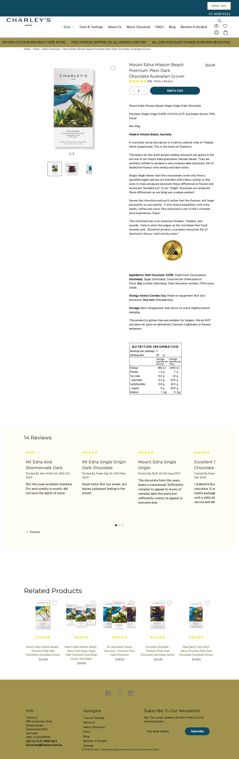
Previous (34, 532)
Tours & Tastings (91, 27)
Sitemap (88, 745)
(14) (150, 81)
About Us (114, 27)
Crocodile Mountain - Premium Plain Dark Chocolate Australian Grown (158, 651)
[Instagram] (130, 693)
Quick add (43, 621)
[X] (119, 693)
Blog (172, 27)
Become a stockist (194, 27)
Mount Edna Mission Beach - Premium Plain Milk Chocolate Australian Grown (43, 651)
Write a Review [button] (163, 81)
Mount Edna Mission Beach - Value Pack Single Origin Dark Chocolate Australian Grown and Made (81, 653)
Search (219, 20)
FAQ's (160, 27)
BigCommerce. (120, 749)
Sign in (216, 32)
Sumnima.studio (150, 749)
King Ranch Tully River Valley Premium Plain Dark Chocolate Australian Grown (196, 651)
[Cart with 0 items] (226, 33)
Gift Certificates (216, 26)
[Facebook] (108, 693)
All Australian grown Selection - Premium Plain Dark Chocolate (119, 651)
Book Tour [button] (219, 6)
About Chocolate (138, 27)
